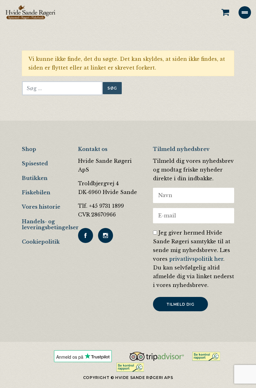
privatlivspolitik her (196, 259)
